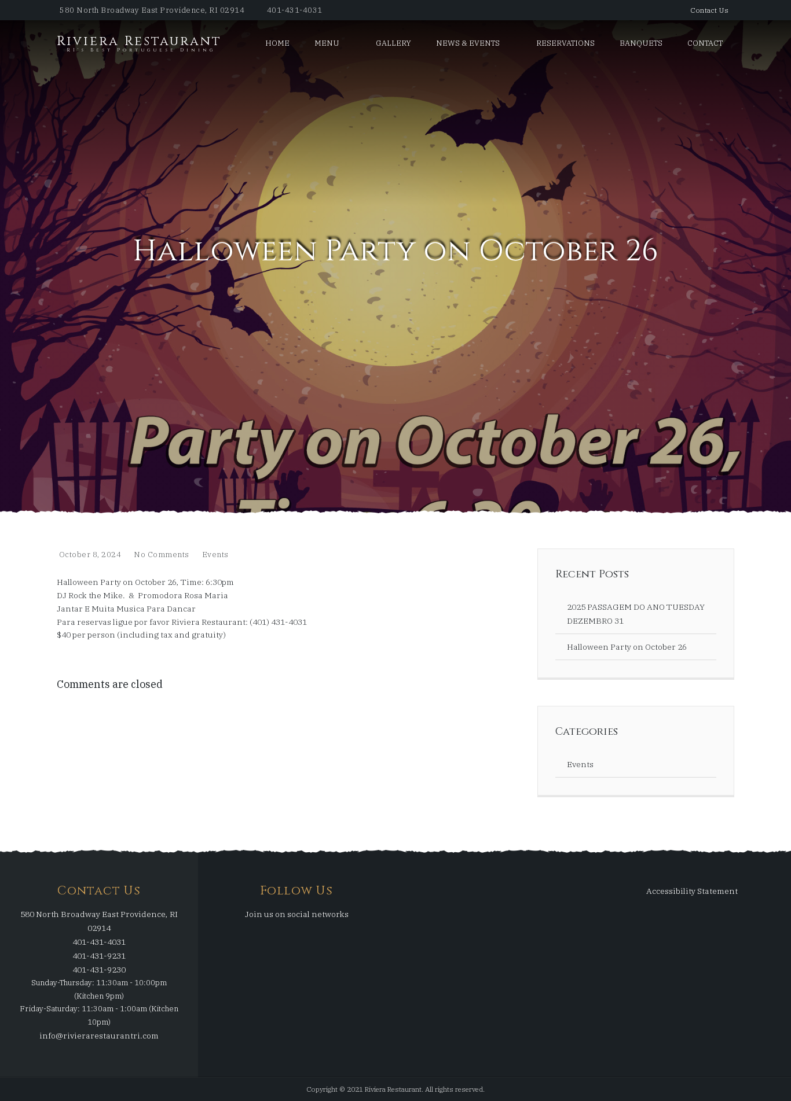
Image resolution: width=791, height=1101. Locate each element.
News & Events (468, 43)
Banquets (641, 43)
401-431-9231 (99, 956)
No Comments (161, 554)
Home (277, 43)
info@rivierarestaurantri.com (99, 1035)
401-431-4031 (295, 10)
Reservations (565, 43)
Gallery (393, 43)
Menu (326, 43)
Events (215, 554)
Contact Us (709, 10)
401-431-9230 (99, 970)
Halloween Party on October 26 (627, 647)
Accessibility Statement (692, 891)
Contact (705, 43)
